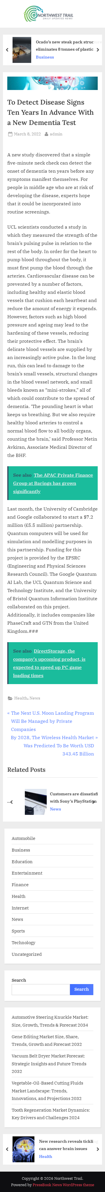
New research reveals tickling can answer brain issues (68, 1144)
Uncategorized (27, 954)
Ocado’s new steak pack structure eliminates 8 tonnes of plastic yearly (69, 46)
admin (56, 134)
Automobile (23, 838)
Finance (20, 884)
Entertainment (27, 873)
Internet (20, 908)
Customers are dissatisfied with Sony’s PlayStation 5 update (70, 798)
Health (20, 698)
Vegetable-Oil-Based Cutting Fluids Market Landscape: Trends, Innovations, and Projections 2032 (47, 1090)
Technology (23, 942)
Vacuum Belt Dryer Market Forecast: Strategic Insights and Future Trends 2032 (49, 1063)
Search (19, 980)
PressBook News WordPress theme (63, 1184)
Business (45, 57)
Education (22, 861)
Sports (18, 931)
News (34, 698)
